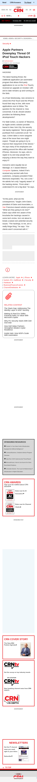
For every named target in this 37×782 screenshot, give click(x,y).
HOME (5, 38)
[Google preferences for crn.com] (10, 66)
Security (5, 44)
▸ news (10, 38)
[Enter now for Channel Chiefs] (11, 514)
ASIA (3, 10)
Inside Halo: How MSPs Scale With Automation (16, 334)
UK (30, 10)
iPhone (27, 277)
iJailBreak (17, 280)
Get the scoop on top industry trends (17, 672)
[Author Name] (7, 244)
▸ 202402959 (26, 38)
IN (7, 10)
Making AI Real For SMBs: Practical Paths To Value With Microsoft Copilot (16, 315)
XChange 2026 (17, 20)
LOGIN (30, 16)
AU (10, 10)
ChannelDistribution (11, 287)
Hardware (7, 282)
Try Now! (27, 2)
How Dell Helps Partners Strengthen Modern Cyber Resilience (14, 328)
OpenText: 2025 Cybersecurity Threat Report (18, 459)
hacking (6, 72)
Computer (6, 170)
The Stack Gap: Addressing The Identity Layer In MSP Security (17, 309)
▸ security (17, 38)
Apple (18, 277)
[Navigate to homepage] (18, 12)
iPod (25, 85)
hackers (7, 280)
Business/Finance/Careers (14, 285)
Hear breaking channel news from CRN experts (17, 689)
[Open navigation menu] (3, 16)
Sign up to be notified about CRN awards (16, 485)
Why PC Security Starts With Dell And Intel (17, 322)
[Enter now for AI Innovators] (11, 500)
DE (27, 10)
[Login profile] (34, 16)
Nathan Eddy (8, 61)
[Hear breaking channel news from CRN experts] (11, 699)
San (4, 207)
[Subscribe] (23, 761)
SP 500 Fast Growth (30, 20)
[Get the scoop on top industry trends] (11, 681)
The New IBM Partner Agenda (10, 644)
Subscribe (7, 756)
